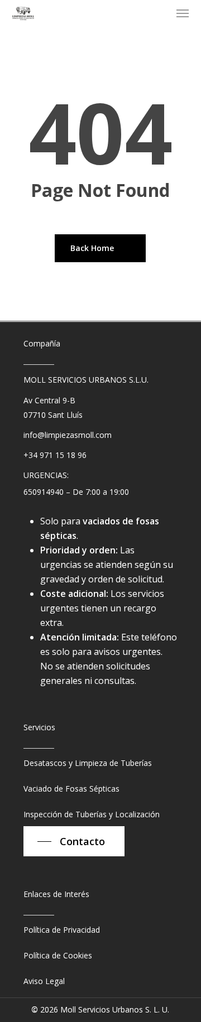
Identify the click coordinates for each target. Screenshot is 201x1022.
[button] (182, 13)
